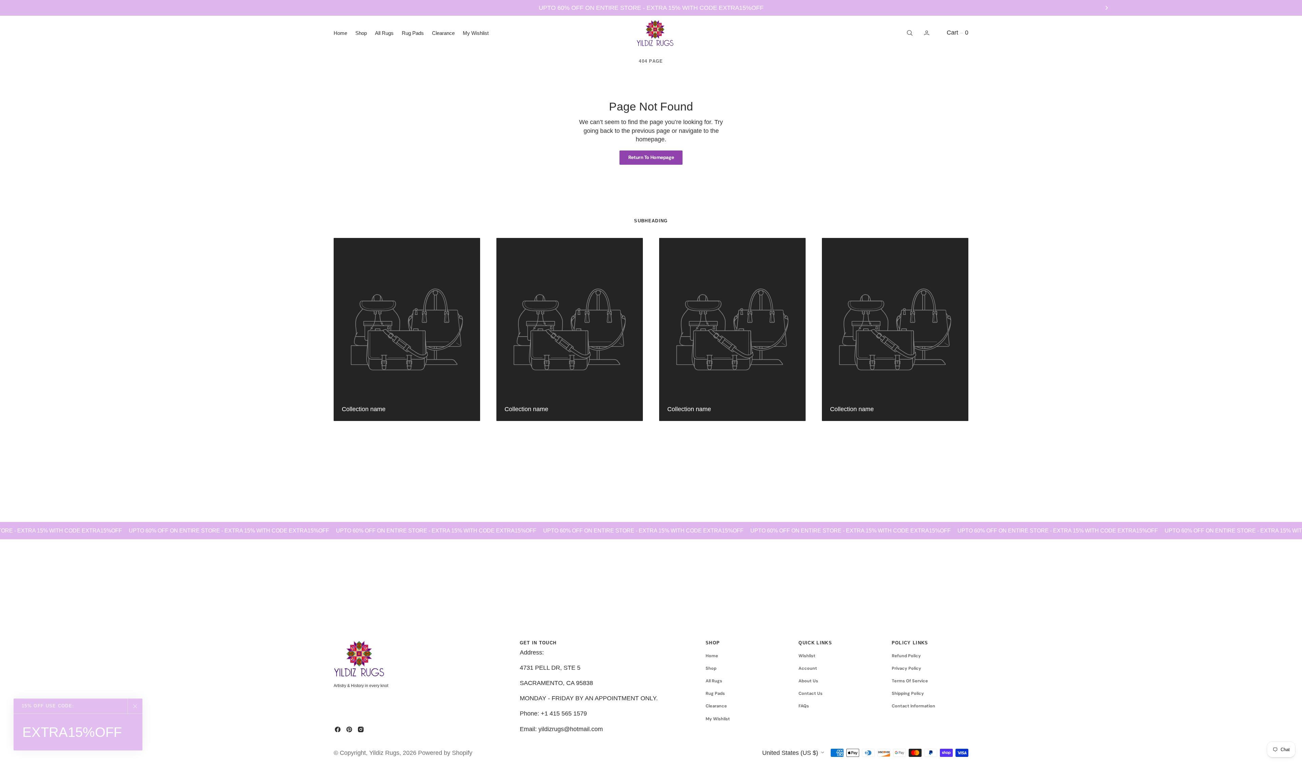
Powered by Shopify (445, 752)
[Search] (909, 33)
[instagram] (361, 729)
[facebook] (338, 729)
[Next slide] (1107, 8)
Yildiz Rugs (384, 752)
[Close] (134, 706)
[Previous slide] (195, 8)
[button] (927, 33)
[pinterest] (349, 729)
